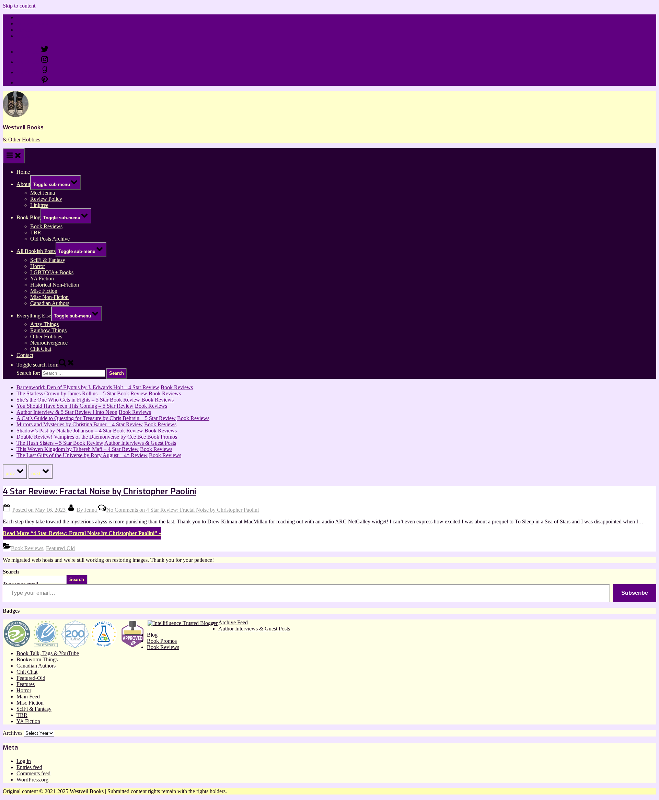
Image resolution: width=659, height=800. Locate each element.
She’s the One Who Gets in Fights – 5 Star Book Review (78, 400)
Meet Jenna (42, 193)
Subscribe (634, 593)
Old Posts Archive (50, 239)
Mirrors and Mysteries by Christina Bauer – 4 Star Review (79, 424)
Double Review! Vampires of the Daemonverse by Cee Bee (81, 437)
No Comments (182, 510)
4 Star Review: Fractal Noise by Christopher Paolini (99, 491)
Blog (152, 635)
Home (23, 17)
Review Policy (32, 23)
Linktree (25, 30)
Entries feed (29, 767)
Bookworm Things (37, 659)
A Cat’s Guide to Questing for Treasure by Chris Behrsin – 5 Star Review (96, 418)
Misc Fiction (43, 291)
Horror (37, 266)
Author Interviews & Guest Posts (140, 443)
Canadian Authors (49, 303)
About (23, 184)
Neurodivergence (49, 343)
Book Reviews (46, 226)
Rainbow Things (48, 330)
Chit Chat (40, 349)
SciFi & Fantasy (47, 260)
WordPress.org (32, 779)
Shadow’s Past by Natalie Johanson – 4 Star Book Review (79, 430)
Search (11, 572)
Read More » (82, 533)
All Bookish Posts (36, 251)
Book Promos (162, 437)
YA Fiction (42, 278)
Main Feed (28, 696)
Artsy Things (44, 324)
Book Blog (28, 217)
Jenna (87, 510)
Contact (24, 36)
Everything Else (33, 315)
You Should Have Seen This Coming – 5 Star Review (75, 406)
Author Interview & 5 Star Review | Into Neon (66, 412)
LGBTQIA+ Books (51, 272)
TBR (35, 232)
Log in (23, 761)
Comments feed (33, 773)
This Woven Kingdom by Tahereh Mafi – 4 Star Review (77, 449)
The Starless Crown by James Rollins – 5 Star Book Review (81, 393)
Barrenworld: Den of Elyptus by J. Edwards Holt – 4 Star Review (87, 387)
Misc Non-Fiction (49, 297)
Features (25, 684)
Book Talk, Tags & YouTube (47, 653)
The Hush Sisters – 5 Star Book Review (59, 443)
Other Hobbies (46, 336)
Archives (12, 733)
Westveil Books (23, 127)
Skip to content (19, 6)
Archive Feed (233, 622)
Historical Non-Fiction (54, 285)
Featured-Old (60, 548)
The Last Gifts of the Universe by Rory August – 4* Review (82, 455)
